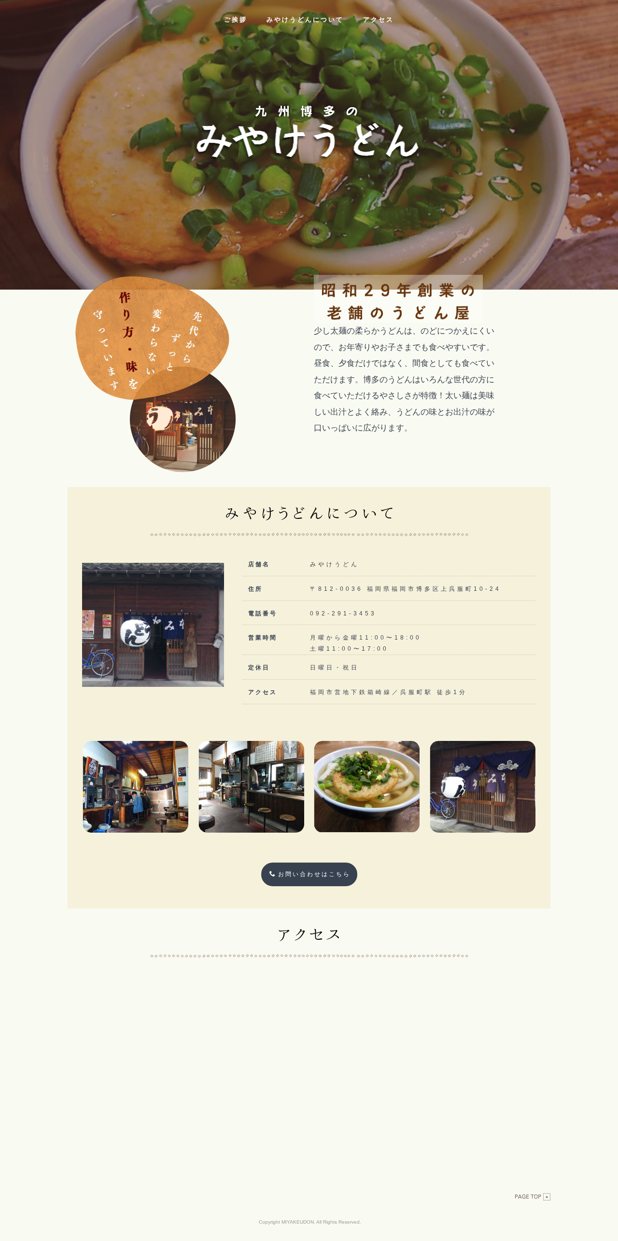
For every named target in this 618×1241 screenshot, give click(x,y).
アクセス (378, 19)
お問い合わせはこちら (314, 874)
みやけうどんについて (305, 19)
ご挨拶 (235, 19)
